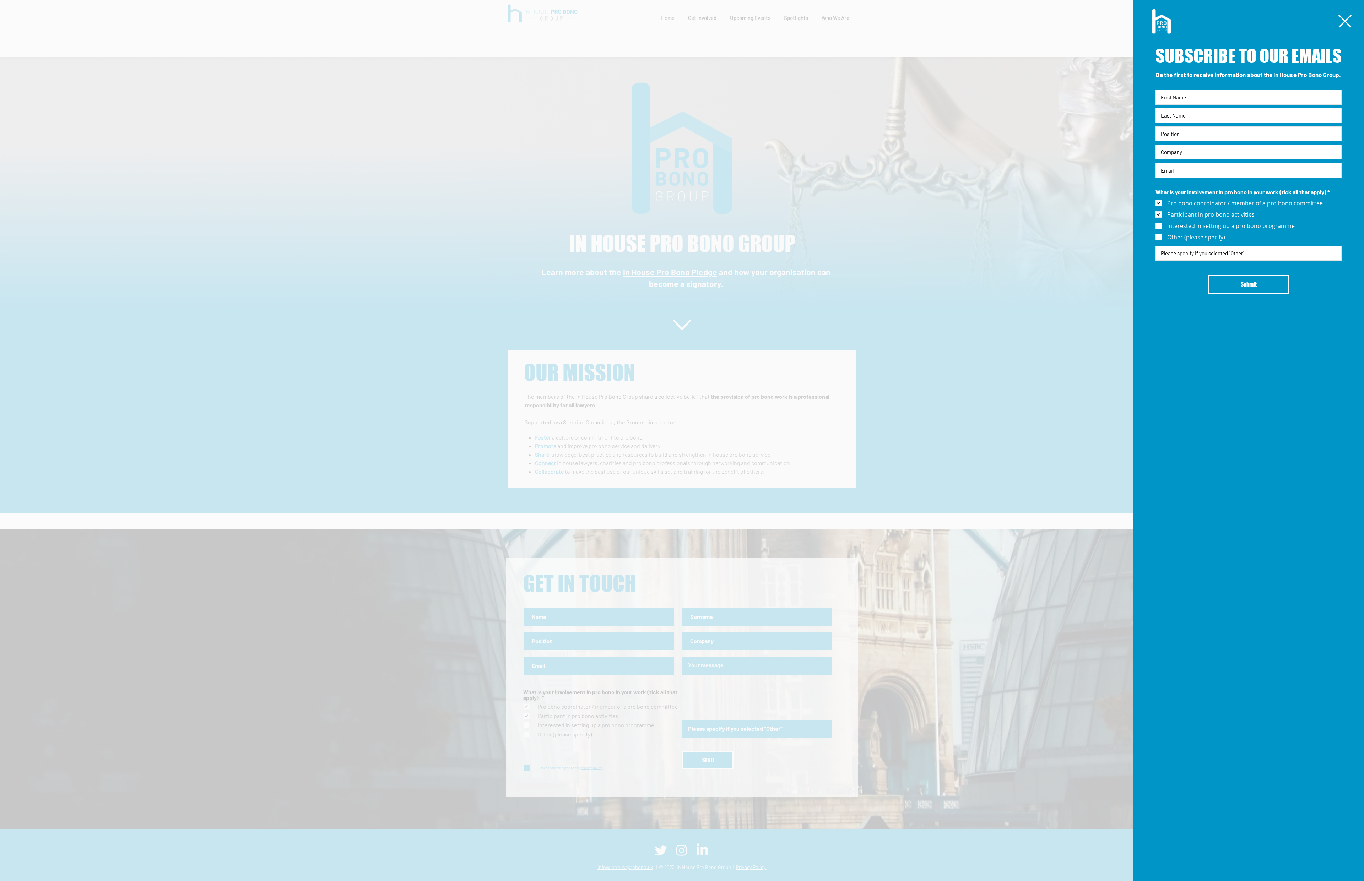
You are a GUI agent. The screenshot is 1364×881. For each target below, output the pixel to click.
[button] (1345, 21)
